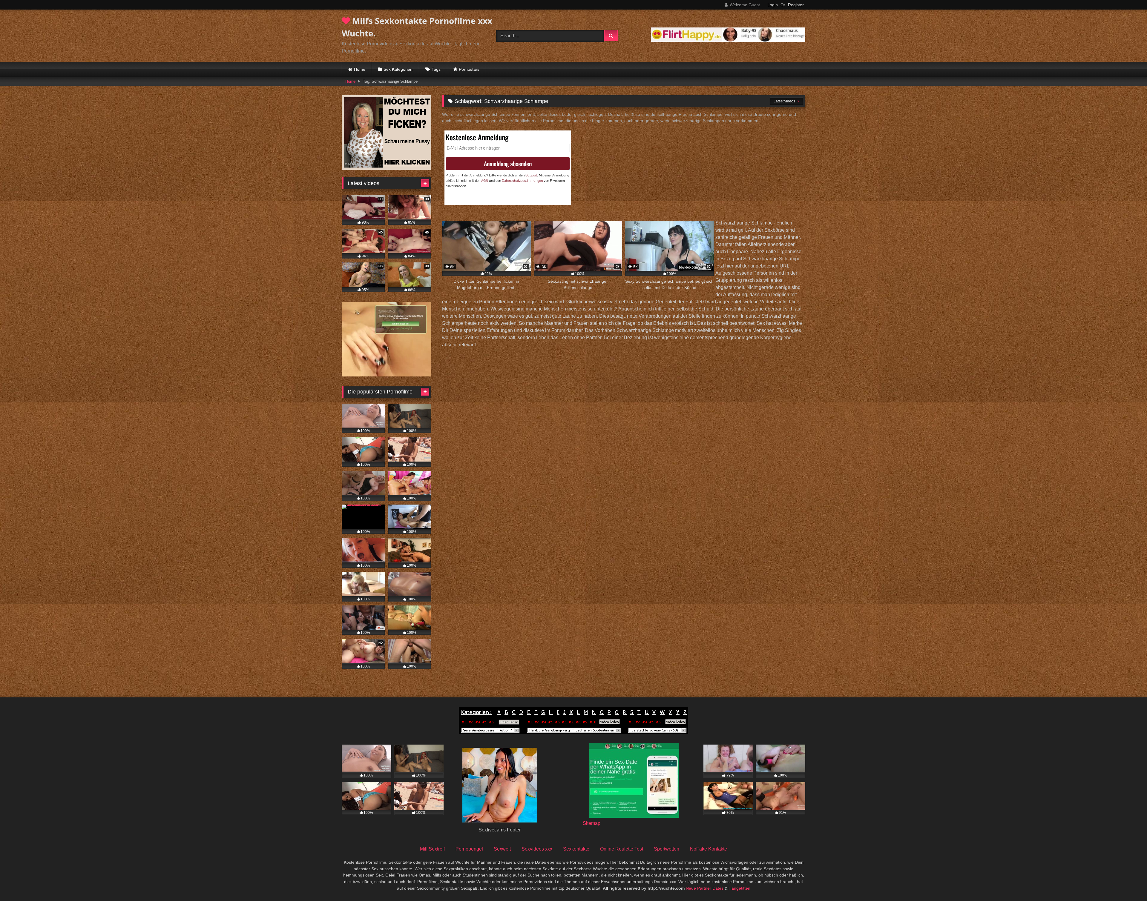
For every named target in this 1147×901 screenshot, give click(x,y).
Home (359, 69)
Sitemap (591, 823)
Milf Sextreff (432, 848)
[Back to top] (1128, 883)
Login (772, 4)
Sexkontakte (576, 848)
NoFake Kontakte (708, 848)
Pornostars (469, 69)
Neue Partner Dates (704, 888)
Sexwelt (502, 848)
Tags (436, 69)
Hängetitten (739, 888)
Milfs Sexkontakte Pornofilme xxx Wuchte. (417, 27)
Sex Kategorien (398, 69)
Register (796, 4)
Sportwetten (666, 848)
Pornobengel (469, 848)
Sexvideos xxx (537, 848)
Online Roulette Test (621, 848)
